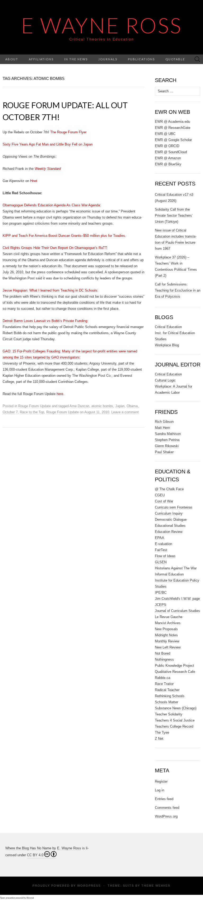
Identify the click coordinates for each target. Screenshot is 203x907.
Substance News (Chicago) (175, 708)
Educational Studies (170, 526)
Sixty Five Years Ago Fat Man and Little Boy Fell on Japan (48, 144)
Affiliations (41, 59)
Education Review (168, 532)
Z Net (159, 739)
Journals (107, 59)
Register (161, 781)
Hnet (33, 181)
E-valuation (163, 544)
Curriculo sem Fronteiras (173, 507)
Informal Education (169, 574)
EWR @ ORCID (167, 146)
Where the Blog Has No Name (28, 848)
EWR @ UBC (165, 134)
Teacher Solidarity (168, 714)
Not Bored (162, 653)
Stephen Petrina (167, 440)
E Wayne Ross (101, 25)
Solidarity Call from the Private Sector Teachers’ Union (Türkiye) (174, 215)
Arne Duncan (79, 406)
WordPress (89, 885)
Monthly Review (167, 641)
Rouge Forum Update (34, 406)
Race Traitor (164, 684)
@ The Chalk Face (169, 489)
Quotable (175, 59)
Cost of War (164, 501)
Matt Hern (162, 428)
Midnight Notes (166, 635)
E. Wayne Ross (69, 848)
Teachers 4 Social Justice (175, 720)
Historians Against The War (176, 568)
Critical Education (168, 327)
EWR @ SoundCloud (171, 152)
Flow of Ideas (165, 556)
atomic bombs (102, 406)
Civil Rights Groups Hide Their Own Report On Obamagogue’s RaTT (55, 248)
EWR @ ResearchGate (172, 128)
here (60, 394)
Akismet (30, 898)
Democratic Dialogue (171, 519)
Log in (159, 790)
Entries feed (164, 799)
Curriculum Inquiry (169, 513)
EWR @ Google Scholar (173, 140)
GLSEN (161, 562)
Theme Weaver (155, 885)
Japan (119, 406)
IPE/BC (161, 593)
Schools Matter (166, 702)
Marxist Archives (168, 623)
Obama (132, 406)
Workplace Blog (167, 345)
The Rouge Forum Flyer (68, 132)
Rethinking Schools (169, 696)
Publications (141, 59)
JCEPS (160, 605)
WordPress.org (166, 816)
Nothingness (164, 659)
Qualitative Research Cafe (175, 672)
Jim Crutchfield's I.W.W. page (177, 599)
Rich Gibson (164, 422)
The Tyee (162, 732)
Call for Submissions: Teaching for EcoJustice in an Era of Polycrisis (177, 290)
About (11, 59)
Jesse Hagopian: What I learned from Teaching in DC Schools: (50, 290)
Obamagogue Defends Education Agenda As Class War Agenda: (52, 205)
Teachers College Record (174, 726)
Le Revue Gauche (168, 617)
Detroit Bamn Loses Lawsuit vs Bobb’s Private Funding (45, 321)
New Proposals (166, 629)
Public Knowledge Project (174, 666)
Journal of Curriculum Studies (177, 611)
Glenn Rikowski (167, 446)
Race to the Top (32, 412)
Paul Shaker (164, 452)
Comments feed (167, 808)
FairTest (161, 550)
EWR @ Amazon (168, 158)
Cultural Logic (165, 380)
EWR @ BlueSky (168, 164)
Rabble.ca (162, 678)
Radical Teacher (167, 690)
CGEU (160, 495)
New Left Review (168, 647)
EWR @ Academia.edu (172, 122)
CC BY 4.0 (35, 855)
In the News (76, 59)
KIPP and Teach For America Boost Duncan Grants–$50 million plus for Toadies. (64, 236)
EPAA (159, 538)
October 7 (10, 412)
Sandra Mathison (168, 434)
